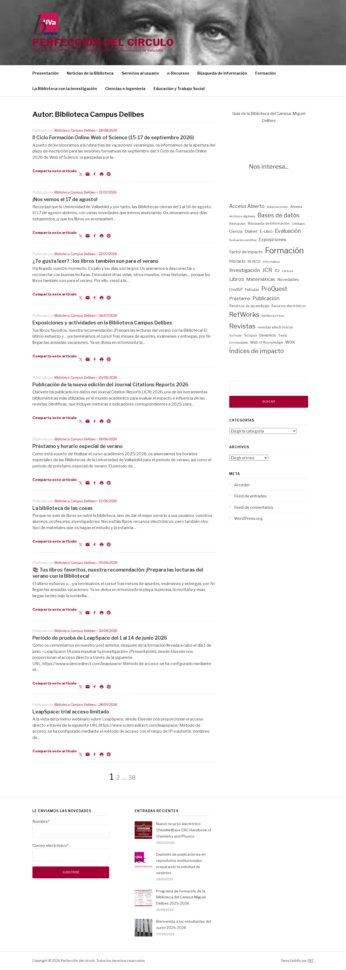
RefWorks (244, 314)
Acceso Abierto (247, 206)
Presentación (45, 73)
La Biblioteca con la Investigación (64, 88)
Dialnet (251, 231)
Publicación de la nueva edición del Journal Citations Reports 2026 (110, 384)
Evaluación (288, 231)
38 (132, 777)
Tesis (282, 335)
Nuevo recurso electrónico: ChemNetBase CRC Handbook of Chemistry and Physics (183, 830)
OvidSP (236, 289)
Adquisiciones (277, 207)
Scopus (250, 335)
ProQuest (274, 288)
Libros (236, 279)
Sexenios (267, 335)
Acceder (242, 485)
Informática (271, 262)
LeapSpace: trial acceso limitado (70, 712)
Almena (296, 207)
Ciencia (235, 231)
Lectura (287, 271)
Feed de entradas (250, 496)
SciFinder (235, 335)
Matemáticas (260, 279)
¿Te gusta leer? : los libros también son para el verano (95, 261)
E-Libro (266, 231)
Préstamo (239, 298)
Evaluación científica (243, 240)
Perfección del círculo (103, 42)
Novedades (288, 279)
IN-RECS (254, 262)
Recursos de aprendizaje (249, 306)
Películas (252, 290)
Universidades (238, 342)
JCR (267, 270)
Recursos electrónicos (288, 306)
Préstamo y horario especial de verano (77, 446)
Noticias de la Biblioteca (90, 73)
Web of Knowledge (266, 342)
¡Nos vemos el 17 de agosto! (64, 199)
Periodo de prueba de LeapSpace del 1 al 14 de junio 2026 (99, 638)
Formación (265, 73)
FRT (311, 961)
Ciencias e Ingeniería (125, 88)
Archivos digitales (242, 216)
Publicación (266, 298)
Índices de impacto (256, 351)
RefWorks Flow (272, 316)
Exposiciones (272, 239)
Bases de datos (279, 215)
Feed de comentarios (253, 507)
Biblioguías (237, 223)
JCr (277, 270)
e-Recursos (178, 73)
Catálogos (298, 223)
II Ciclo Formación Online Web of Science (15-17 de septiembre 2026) (113, 137)
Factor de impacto (246, 252)
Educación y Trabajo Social (179, 88)
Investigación (244, 270)
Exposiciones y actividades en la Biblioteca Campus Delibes (102, 322)
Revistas (242, 326)
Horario (237, 261)
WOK (290, 342)
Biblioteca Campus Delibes (74, 130)
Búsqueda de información (222, 73)
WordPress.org (248, 518)
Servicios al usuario (140, 73)
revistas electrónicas (275, 327)
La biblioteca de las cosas (62, 508)
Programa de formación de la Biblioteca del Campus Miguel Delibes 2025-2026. (181, 897)
